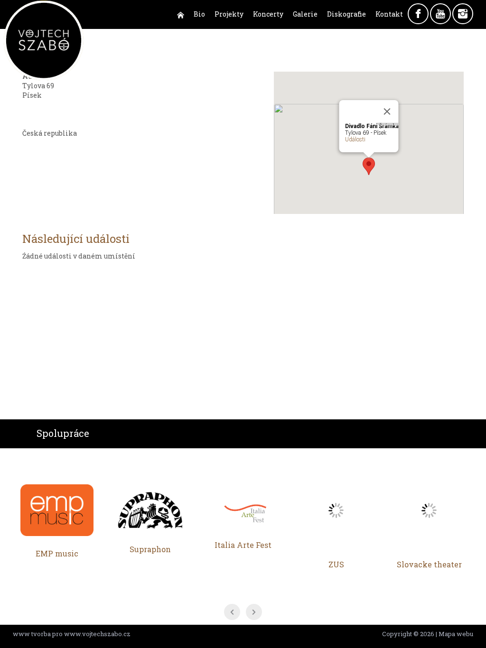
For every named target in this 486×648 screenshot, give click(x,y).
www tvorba (32, 633)
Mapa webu (456, 633)
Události (355, 139)
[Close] (387, 111)
